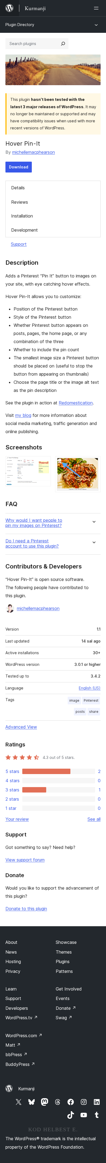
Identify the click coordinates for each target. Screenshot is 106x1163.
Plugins (63, 961)
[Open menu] (97, 8)
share (93, 712)
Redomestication (76, 402)
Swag (64, 1017)
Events (63, 998)
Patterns (64, 971)
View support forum (25, 859)
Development (24, 230)
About (11, 942)
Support (19, 244)
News (11, 952)
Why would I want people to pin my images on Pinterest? (33, 523)
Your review (17, 819)
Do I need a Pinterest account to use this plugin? (32, 543)
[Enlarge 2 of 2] (93, 463)
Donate (66, 1008)
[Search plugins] (63, 43)
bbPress (16, 1054)
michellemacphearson (33, 152)
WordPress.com (23, 1035)
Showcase (66, 942)
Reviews (19, 202)
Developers (16, 1008)
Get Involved (69, 989)
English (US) (90, 688)
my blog (23, 415)
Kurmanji (26, 1088)
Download (18, 167)
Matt (13, 1045)
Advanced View (21, 727)
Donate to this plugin (26, 908)
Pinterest (91, 700)
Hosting (13, 961)
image (74, 700)
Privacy (12, 971)
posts (80, 712)
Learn (11, 989)
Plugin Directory (19, 24)
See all (94, 819)
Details (18, 187)
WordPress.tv (21, 1017)
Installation (22, 216)
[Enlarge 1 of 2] (43, 463)
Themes (64, 952)
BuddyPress (20, 1064)
